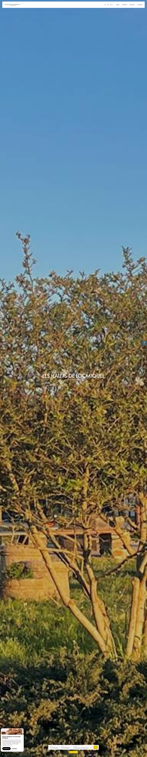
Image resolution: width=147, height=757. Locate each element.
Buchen (132, 4)
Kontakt (124, 4)
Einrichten (14, 748)
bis (62, 748)
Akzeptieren (6, 748)
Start (117, 4)
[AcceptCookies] (3, 754)
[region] (12, 740)
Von (51, 748)
